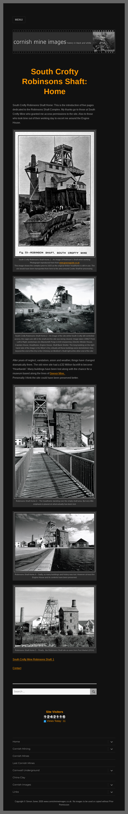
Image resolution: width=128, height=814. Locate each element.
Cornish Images (22, 784)
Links (16, 791)
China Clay (19, 777)
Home (16, 741)
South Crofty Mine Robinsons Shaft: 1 (33, 659)
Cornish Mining (21, 748)
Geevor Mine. (57, 373)
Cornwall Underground (26, 770)
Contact (17, 668)
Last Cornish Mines (23, 763)
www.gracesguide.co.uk (69, 263)
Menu (19, 19)
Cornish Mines (21, 755)
